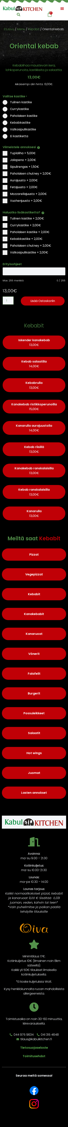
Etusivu (9, 29)
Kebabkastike (25, 239)
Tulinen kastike (26, 218)
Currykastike (25, 225)
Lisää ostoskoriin (42, 301)
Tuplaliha (22, 153)
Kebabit (33, 29)
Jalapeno (22, 160)
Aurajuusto (23, 180)
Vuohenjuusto (25, 201)
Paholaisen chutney (30, 173)
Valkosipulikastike (28, 252)
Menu (21, 29)
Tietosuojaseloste (34, 1047)
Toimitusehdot (34, 1056)
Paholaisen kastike (29, 232)
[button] (62, 8)
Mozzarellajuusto (28, 194)
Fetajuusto (23, 187)
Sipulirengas (24, 167)
